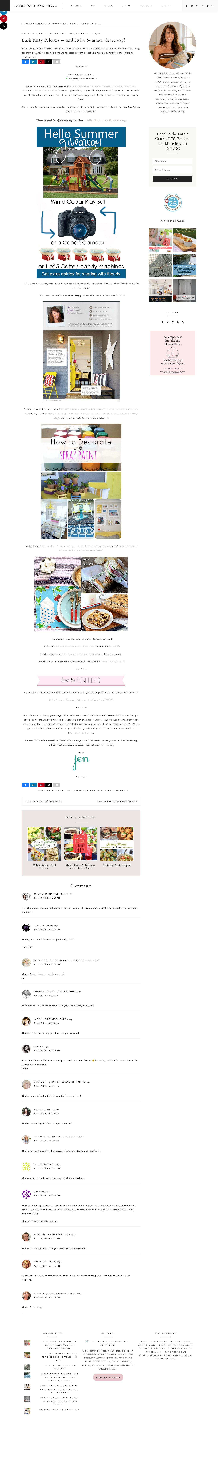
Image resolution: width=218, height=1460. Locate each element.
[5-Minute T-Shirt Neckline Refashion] (160, 266)
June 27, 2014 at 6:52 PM (47, 1050)
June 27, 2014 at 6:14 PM (46, 1113)
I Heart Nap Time (79, 86)
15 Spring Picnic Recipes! (116, 865)
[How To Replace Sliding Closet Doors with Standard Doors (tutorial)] (184, 291)
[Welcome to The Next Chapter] (108, 1343)
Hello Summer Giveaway (105, 120)
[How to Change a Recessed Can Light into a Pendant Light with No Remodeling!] (160, 291)
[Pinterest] (173, 322)
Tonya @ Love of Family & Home (55, 992)
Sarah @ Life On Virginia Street (56, 1137)
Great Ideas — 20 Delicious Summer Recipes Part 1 (80, 867)
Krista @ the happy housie (52, 1234)
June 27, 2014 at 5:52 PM (47, 1168)
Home (25, 24)
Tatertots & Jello (82, 733)
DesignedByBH (43, 925)
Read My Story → (108, 1377)
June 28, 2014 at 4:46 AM (47, 898)
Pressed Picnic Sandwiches (81, 654)
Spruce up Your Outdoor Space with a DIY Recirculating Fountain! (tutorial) (60, 1377)
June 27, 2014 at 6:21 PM (46, 1086)
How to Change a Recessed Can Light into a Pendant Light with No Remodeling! (59, 1389)
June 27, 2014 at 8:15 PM (46, 1023)
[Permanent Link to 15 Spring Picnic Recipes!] (117, 860)
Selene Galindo (44, 1164)
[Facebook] (162, 322)
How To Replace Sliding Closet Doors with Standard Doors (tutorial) (60, 1401)
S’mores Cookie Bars (112, 661)
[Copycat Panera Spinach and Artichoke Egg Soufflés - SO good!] (184, 240)
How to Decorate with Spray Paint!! (44, 801)
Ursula (38, 1046)
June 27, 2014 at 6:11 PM (46, 1141)
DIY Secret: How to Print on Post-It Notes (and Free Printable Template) (60, 1345)
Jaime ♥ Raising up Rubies (51, 894)
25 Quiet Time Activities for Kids (60, 1410)
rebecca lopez (44, 1109)
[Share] (25, 62)
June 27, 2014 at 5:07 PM (47, 1238)
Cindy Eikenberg (45, 1262)
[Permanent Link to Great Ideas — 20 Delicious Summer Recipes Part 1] (80, 860)
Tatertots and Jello (36, 5)
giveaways (43, 34)
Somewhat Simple (112, 86)
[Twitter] (168, 322)
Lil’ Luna (95, 86)
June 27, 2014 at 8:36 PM (47, 929)
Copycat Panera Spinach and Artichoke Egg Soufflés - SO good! (60, 1357)
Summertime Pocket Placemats (77, 646)
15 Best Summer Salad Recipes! (44, 867)
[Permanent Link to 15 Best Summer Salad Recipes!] (44, 860)
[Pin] (41, 62)
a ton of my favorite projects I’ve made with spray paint (74, 546)
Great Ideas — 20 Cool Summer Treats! (115, 801)
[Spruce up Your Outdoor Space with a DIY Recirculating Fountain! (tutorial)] (184, 266)
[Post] (49, 62)
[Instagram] (178, 322)
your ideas (81, 34)
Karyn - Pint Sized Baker (51, 1019)
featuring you (37, 24)
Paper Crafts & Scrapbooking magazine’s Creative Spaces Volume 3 (101, 409)
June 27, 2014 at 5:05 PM (47, 1266)
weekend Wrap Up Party (62, 34)
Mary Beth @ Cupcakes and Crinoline (59, 1082)
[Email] (56, 62)
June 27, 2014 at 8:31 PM (46, 996)
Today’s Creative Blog (45, 90)
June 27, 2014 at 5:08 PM (47, 1196)
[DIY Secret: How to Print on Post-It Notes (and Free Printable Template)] (160, 240)
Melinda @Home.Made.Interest (55, 1293)
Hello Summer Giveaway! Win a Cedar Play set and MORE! (81, 700)
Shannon (40, 1192)
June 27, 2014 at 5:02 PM (47, 1297)
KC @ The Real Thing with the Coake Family (64, 960)
